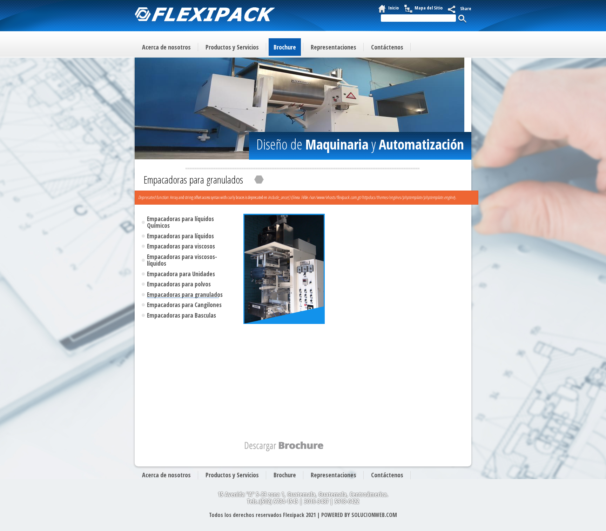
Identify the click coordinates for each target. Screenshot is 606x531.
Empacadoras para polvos (179, 284)
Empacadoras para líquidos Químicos (180, 222)
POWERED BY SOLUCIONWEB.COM (359, 515)
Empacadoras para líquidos (180, 236)
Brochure (285, 47)
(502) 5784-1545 (279, 501)
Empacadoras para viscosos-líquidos (182, 260)
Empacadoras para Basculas (181, 315)
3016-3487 (316, 501)
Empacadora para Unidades (181, 274)
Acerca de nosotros (166, 47)
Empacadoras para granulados (185, 294)
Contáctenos (387, 47)
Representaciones (333, 47)
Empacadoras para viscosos (181, 246)
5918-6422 (347, 501)
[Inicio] (205, 15)
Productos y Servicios (232, 47)
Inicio (393, 8)
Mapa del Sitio (429, 8)
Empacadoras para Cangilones (184, 304)
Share (465, 8)
